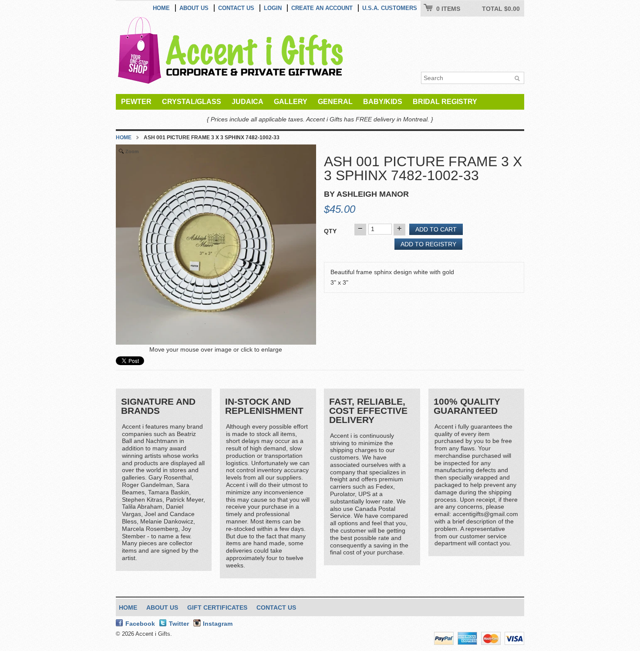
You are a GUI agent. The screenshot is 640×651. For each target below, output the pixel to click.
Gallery (290, 101)
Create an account (322, 8)
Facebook (140, 623)
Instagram (217, 623)
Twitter (179, 623)
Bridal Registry (445, 101)
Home (161, 8)
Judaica (247, 101)
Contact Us (236, 8)
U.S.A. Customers (389, 8)
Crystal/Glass (191, 101)
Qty (330, 231)
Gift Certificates (217, 607)
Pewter (136, 101)
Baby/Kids (382, 101)
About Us (194, 8)
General (335, 101)
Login (273, 8)
